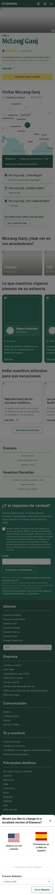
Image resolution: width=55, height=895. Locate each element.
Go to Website (42, 889)
